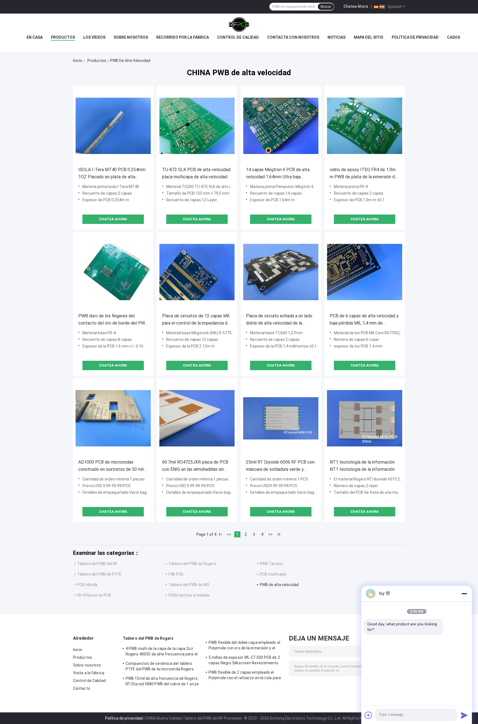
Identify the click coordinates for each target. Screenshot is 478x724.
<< (229, 534)
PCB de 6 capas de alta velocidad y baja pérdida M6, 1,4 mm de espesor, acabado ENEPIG (364, 320)
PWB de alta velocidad (279, 584)
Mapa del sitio (368, 37)
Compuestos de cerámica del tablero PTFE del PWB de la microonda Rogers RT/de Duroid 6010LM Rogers (160, 667)
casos (453, 37)
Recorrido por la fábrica (182, 37)
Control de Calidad (89, 680)
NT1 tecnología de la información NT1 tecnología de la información (362, 465)
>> (270, 534)
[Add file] (368, 715)
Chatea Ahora (356, 6)
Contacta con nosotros (293, 37)
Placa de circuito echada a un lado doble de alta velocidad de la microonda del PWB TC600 (279, 320)
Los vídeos (94, 37)
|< (220, 534)
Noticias (336, 37)
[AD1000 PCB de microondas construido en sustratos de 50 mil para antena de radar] (113, 418)
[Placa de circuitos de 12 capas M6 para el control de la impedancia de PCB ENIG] (197, 272)
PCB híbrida (87, 584)
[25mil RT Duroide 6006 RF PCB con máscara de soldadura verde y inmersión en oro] (280, 418)
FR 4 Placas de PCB (94, 595)
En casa (35, 37)
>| (278, 534)
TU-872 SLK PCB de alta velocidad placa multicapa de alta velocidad (196, 173)
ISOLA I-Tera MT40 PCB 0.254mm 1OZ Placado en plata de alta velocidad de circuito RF (112, 174)
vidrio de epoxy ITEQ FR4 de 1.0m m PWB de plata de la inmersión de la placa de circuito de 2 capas (363, 174)
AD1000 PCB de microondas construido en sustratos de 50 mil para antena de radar (111, 466)
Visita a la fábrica (88, 673)
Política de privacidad (415, 37)
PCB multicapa (273, 574)
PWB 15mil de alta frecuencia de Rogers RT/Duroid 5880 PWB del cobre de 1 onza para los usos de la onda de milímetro (162, 682)
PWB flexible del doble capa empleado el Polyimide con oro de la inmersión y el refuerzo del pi (244, 646)
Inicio (77, 60)
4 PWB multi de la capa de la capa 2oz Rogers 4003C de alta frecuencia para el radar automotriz (162, 652)
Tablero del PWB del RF (97, 563)
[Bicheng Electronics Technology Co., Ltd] (239, 24)
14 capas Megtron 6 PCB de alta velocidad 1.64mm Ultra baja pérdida (278, 174)
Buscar (326, 7)
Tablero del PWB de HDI (188, 584)
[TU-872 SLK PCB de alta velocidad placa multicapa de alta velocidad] (197, 125)
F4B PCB (175, 574)
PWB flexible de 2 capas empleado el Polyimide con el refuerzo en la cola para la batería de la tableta (245, 676)
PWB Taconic (271, 563)
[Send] (464, 715)
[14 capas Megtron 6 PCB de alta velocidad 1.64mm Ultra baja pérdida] (280, 125)
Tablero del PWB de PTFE (99, 574)
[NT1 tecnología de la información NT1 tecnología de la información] (364, 418)
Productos (63, 37)
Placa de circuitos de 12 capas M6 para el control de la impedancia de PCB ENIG (196, 320)
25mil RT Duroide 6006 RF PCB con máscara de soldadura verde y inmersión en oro (280, 466)
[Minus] (464, 593)
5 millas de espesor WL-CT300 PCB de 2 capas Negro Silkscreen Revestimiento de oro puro (244, 661)
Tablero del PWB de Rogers (192, 563)
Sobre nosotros (131, 37)
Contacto (81, 688)
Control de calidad (238, 37)
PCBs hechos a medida (188, 595)
